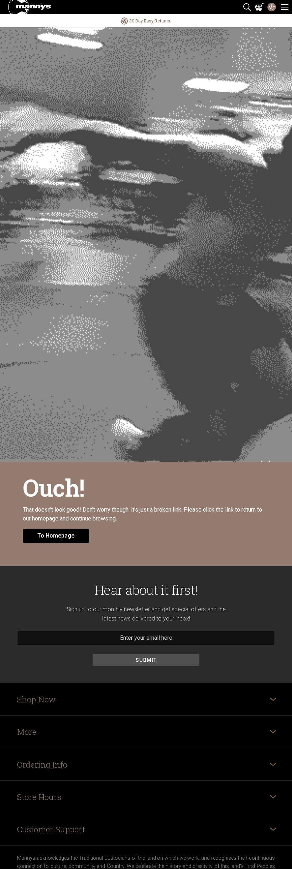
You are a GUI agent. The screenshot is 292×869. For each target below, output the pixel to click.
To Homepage (55, 535)
